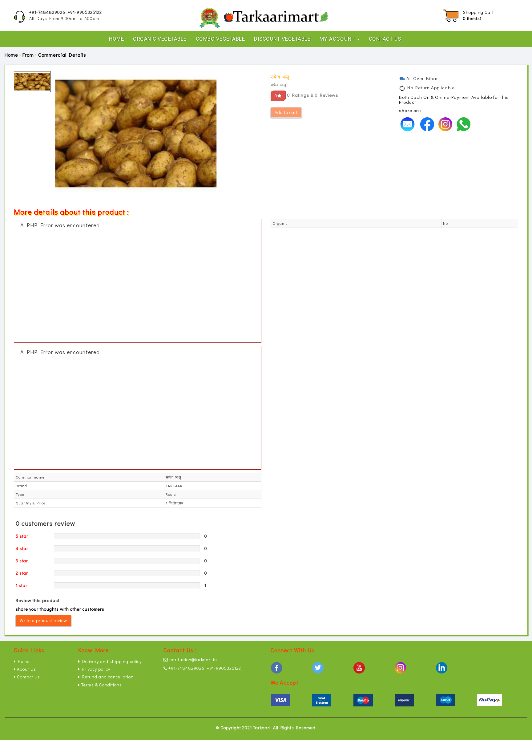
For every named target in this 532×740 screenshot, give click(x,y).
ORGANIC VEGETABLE (160, 39)
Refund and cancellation (107, 677)
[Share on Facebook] (428, 123)
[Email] (409, 123)
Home (11, 54)
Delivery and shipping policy (111, 661)
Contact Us (385, 39)
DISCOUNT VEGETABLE (282, 39)
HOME (116, 39)
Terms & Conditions (101, 685)
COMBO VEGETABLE (220, 39)
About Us (26, 669)
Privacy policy (95, 669)
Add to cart (286, 112)
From (28, 54)
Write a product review (43, 620)
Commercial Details (62, 54)
